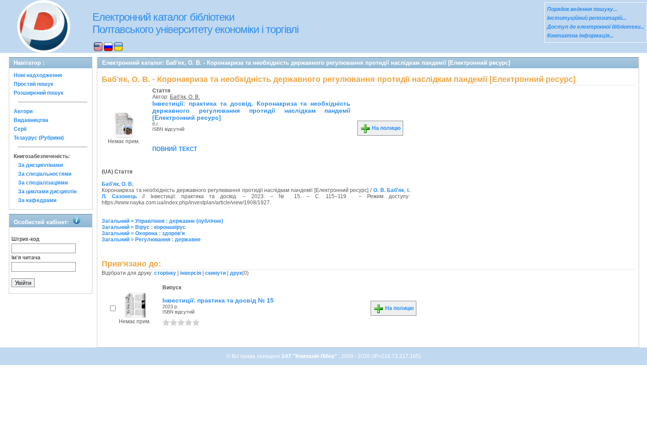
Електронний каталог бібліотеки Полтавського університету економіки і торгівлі (195, 23)
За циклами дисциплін (47, 191)
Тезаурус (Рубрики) (39, 138)
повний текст (174, 148)
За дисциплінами (40, 165)
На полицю (386, 128)
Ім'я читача (25, 258)
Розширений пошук (38, 93)
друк (236, 273)
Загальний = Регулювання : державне (151, 239)
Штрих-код (25, 239)
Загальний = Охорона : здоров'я (143, 233)
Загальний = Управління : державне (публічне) (162, 221)
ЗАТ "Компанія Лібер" (309, 356)
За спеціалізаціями (43, 183)
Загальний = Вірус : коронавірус (144, 227)
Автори (23, 111)
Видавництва (31, 120)
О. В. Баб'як (388, 190)
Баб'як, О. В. (185, 97)
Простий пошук (33, 84)
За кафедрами (37, 200)
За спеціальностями (44, 174)
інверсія (190, 273)
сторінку (165, 273)
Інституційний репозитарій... (586, 18)
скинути (215, 273)
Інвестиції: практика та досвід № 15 (218, 300)
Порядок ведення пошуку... (582, 9)
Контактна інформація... (580, 36)
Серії (20, 129)
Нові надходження (38, 75)
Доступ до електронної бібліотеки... (595, 27)
